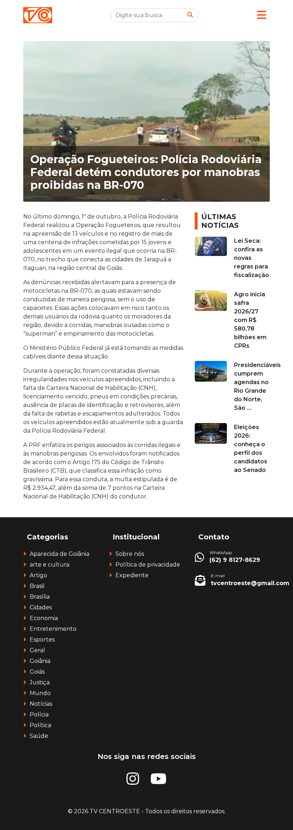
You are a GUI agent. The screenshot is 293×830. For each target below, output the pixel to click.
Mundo (40, 693)
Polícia (39, 714)
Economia (44, 618)
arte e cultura (49, 564)
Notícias (41, 703)
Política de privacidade (147, 564)
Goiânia (40, 661)
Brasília (40, 596)
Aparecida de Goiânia (59, 553)
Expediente (132, 575)
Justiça (40, 682)
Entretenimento (53, 628)
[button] (261, 15)
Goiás (37, 671)
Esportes (42, 639)
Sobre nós (129, 553)
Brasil (37, 586)
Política (40, 725)
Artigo (38, 575)
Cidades (41, 607)
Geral (37, 650)
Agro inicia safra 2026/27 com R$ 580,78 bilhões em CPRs (250, 320)
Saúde (39, 736)
